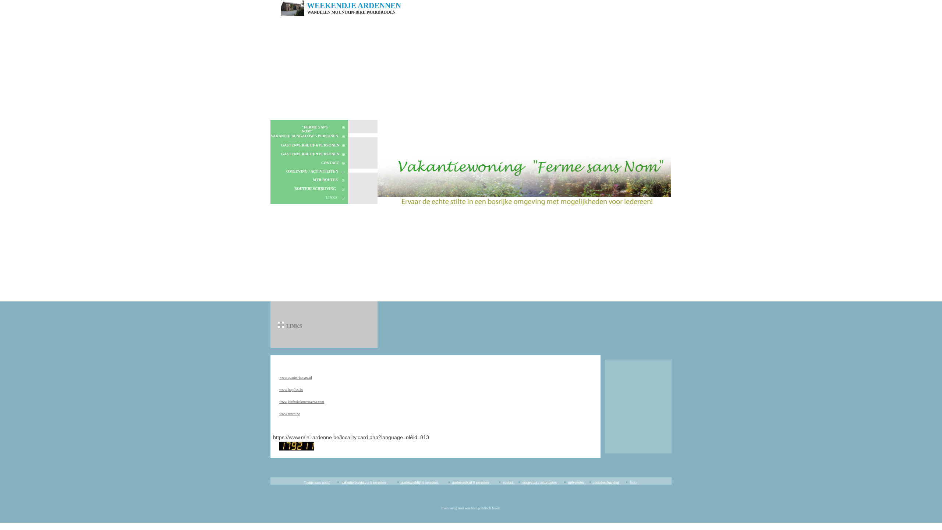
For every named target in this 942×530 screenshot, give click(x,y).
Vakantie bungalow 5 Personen (304, 136)
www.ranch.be (289, 414)
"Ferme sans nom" (317, 482)
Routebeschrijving (315, 189)
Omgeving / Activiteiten (312, 171)
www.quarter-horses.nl (295, 377)
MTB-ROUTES (325, 180)
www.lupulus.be (291, 390)
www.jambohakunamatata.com (301, 402)
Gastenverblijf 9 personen (310, 154)
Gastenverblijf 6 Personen (310, 145)
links (331, 197)
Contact (330, 163)
